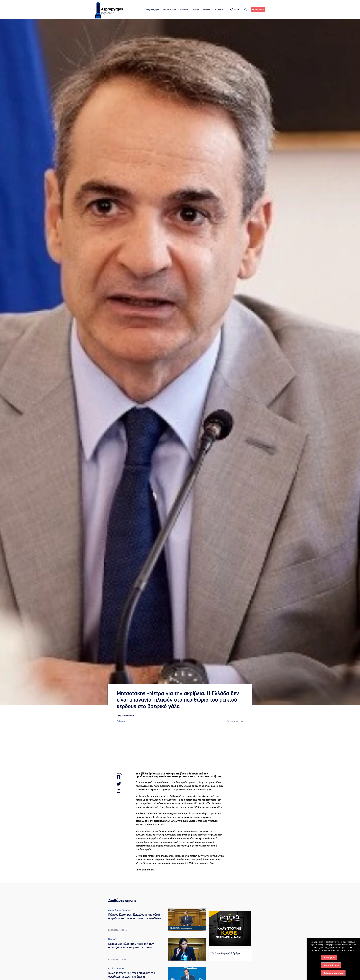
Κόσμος (206, 10)
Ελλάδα (195, 10)
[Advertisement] (180, 748)
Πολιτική (184, 10)
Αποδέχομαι (329, 957)
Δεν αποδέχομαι (331, 965)
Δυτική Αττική (169, 10)
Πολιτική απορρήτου (333, 973)
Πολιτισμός (219, 10)
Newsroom (129, 716)
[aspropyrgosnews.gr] (109, 18)
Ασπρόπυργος (152, 10)
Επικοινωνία (258, 10)
